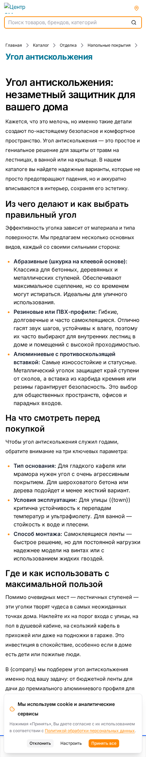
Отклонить (40, 743)
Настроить (71, 743)
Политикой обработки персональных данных (90, 730)
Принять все (103, 743)
